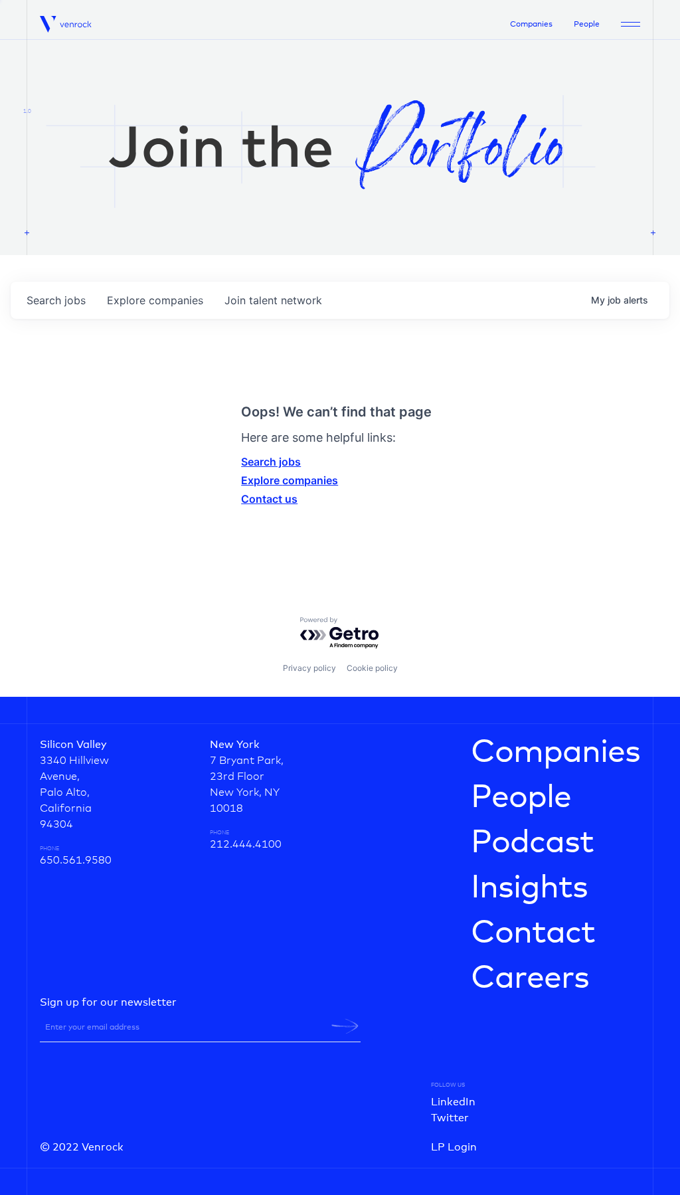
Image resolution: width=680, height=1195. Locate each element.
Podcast (532, 843)
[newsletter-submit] (345, 1026)
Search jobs (271, 461)
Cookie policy (372, 668)
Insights (529, 888)
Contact (533, 933)
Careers (530, 978)
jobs (56, 300)
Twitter (450, 1118)
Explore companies (289, 480)
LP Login (454, 1147)
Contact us (269, 499)
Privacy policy (309, 668)
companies (155, 300)
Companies (531, 25)
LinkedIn (453, 1102)
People (587, 25)
